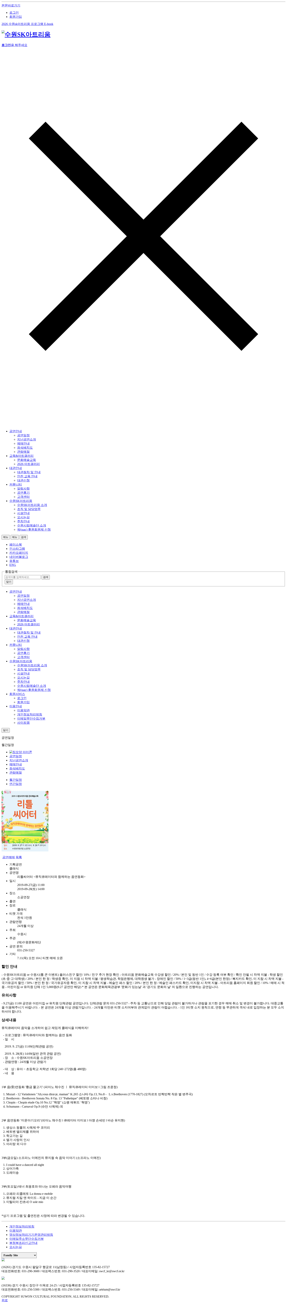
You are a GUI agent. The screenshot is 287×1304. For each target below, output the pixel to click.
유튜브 (14, 561)
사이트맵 (23, 722)
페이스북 (15, 544)
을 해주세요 (14, 45)
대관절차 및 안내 (29, 472)
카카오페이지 (18, 552)
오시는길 (23, 517)
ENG (12, 564)
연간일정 (15, 784)
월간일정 (15, 779)
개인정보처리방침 (29, 714)
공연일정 (23, 435)
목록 (19, 857)
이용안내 (15, 706)
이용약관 (23, 710)
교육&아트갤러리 (21, 455)
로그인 (14, 12)
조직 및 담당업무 (29, 509)
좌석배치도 (25, 447)
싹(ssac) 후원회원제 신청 (34, 529)
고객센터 (23, 496)
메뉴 (5, 537)
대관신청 (23, 480)
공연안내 (15, 431)
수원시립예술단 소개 (31, 525)
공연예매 (8, 857)
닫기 (8, 581)
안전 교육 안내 (27, 476)
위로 (5, 1300)
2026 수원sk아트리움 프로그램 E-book (27, 24)
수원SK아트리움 (20, 500)
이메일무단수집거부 (31, 718)
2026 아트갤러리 (28, 464)
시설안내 (23, 513)
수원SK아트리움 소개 (32, 505)
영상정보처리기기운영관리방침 (31, 1234)
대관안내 (15, 468)
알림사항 (23, 488)
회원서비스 (17, 694)
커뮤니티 (15, 484)
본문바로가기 (11, 5)
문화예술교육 (26, 460)
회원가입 (15, 16)
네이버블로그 (18, 556)
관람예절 (23, 451)
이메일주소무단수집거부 (26, 1238)
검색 (23, 537)
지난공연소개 (26, 439)
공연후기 (23, 492)
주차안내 (23, 521)
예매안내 (23, 443)
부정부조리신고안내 (23, 1243)
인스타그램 (17, 548)
